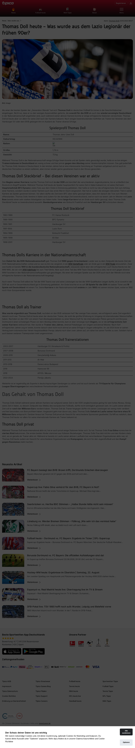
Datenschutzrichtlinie (85, 738)
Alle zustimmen (126, 732)
